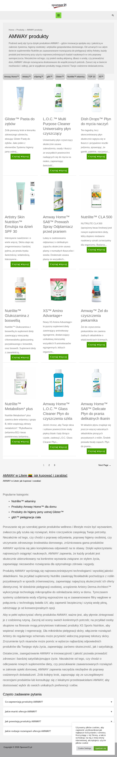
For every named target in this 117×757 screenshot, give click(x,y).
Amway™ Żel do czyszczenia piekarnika (94, 316)
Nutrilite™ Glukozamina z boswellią (17, 316)
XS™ (101, 77)
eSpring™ (38, 77)
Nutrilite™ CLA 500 (96, 217)
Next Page (104, 465)
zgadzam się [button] (100, 748)
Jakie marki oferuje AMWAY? (21, 711)
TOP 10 (91, 77)
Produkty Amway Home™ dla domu (34, 506)
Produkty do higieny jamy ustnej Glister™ (37, 512)
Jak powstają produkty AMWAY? (23, 721)
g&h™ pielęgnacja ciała (26, 517)
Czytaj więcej (20, 157)
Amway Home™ (11, 77)
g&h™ (49, 77)
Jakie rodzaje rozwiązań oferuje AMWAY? (28, 731)
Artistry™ (26, 77)
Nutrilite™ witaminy (76, 77)
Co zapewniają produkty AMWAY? (24, 701)
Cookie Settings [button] (84, 748)
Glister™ (60, 77)
